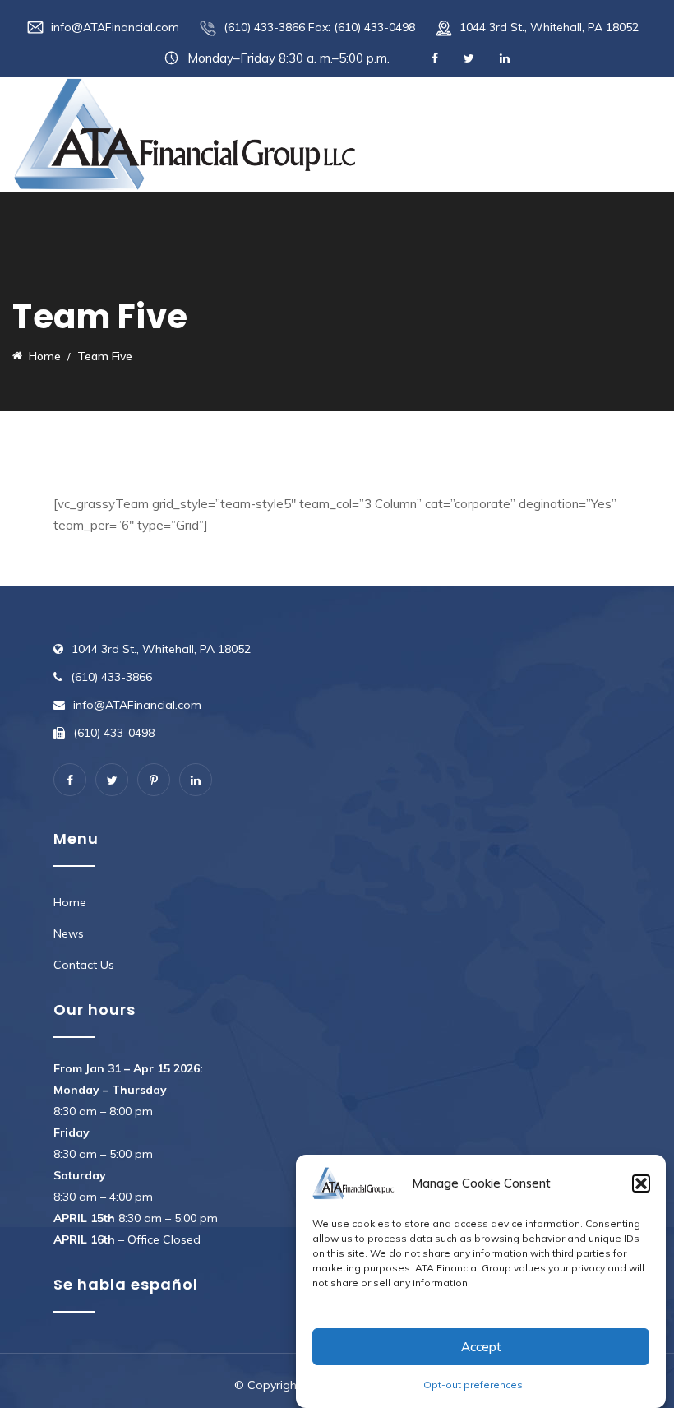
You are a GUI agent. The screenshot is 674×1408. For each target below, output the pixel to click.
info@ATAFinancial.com (115, 27)
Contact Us (83, 964)
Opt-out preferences (473, 1384)
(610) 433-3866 (111, 676)
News (68, 933)
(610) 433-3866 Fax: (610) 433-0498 (319, 27)
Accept (481, 1347)
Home (69, 902)
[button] (641, 1183)
